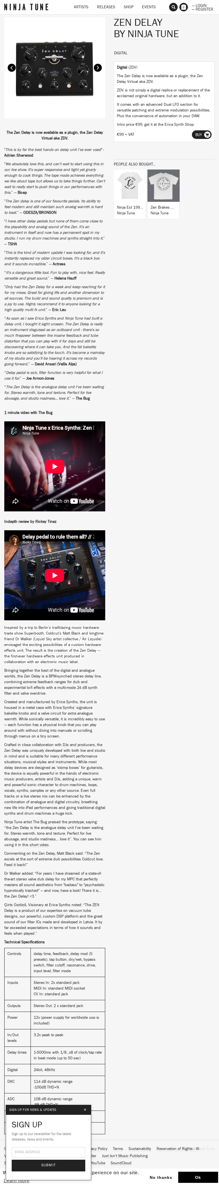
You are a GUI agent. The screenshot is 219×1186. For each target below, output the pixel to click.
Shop (128, 7)
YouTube (98, 1163)
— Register (202, 8)
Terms (118, 1149)
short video (39, 845)
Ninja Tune (153, 34)
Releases (106, 7)
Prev (11, 67)
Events (149, 7)
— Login (199, 5)
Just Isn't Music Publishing (125, 1156)
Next (97, 67)
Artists (81, 7)
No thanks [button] (161, 1177)
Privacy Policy (96, 1149)
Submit (48, 1165)
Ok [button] (198, 1177)
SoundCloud (121, 1163)
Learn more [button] (17, 1180)
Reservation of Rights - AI (178, 1149)
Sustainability (140, 1149)
